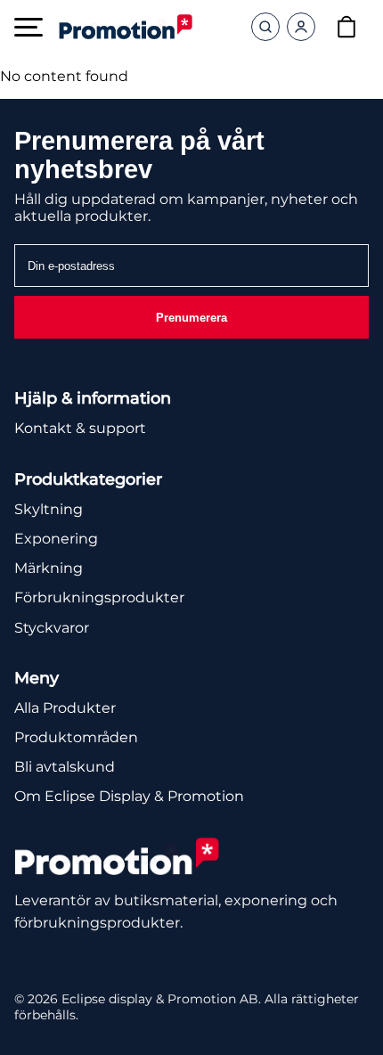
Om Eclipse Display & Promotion (129, 796)
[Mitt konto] (301, 26)
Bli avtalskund (64, 766)
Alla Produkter (65, 707)
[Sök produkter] (265, 26)
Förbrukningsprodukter (99, 597)
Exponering (56, 538)
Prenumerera (191, 317)
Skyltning (48, 509)
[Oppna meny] (28, 27)
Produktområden (76, 737)
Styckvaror (51, 627)
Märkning (48, 568)
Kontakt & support (80, 428)
